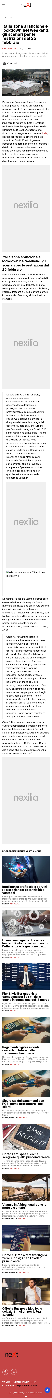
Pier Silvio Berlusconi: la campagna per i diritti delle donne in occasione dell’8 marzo (25, 996)
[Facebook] (3, 1370)
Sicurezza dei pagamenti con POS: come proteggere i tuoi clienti (23, 1103)
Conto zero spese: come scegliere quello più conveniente (26, 1156)
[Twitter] (12, 1370)
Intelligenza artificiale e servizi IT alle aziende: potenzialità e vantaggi (24, 889)
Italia (44, 133)
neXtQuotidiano (9, 48)
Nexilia (5, 904)
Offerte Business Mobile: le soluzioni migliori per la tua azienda (22, 1311)
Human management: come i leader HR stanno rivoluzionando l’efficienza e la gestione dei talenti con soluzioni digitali (25, 943)
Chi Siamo (7, 1382)
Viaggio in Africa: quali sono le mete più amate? (24, 1206)
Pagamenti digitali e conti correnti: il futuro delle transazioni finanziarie (20, 1050)
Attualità (7, 17)
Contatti (17, 1382)
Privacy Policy (29, 1382)
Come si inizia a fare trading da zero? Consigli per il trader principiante (24, 1258)
